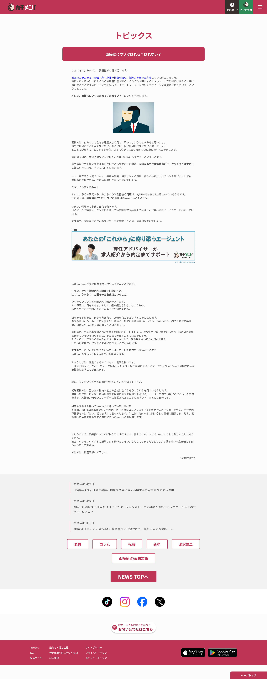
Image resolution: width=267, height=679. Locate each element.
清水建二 (186, 544)
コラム (105, 544)
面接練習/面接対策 (133, 558)
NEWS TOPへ (133, 576)
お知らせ (34, 647)
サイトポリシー (94, 647)
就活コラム (36, 658)
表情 (77, 544)
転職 (131, 544)
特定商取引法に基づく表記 (63, 652)
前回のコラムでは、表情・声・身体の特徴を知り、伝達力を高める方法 (111, 77)
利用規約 (54, 658)
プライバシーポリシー (97, 652)
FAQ (32, 652)
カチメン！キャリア (96, 658)
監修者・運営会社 (58, 647)
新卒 (157, 544)
